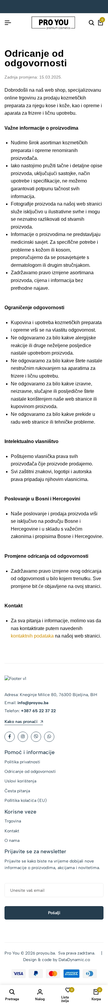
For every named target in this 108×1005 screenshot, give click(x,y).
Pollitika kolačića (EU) (25, 800)
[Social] (9, 737)
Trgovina (12, 821)
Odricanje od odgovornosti (30, 771)
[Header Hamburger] (7, 22)
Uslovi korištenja (20, 781)
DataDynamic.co (74, 959)
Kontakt (11, 831)
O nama (12, 840)
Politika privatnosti (22, 762)
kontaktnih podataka (32, 635)
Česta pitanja (17, 790)
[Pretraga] (91, 23)
